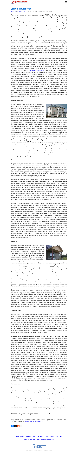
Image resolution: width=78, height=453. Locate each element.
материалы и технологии (34, 421)
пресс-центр (50, 436)
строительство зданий (36, 70)
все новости (20, 436)
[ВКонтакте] (12, 426)
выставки (59, 436)
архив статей (30, 436)
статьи (19, 11)
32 (27, 11)
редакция (40, 436)
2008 (23, 11)
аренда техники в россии (45, 439)
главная (13, 11)
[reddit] (18, 426)
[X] (15, 426)
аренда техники (29, 439)
